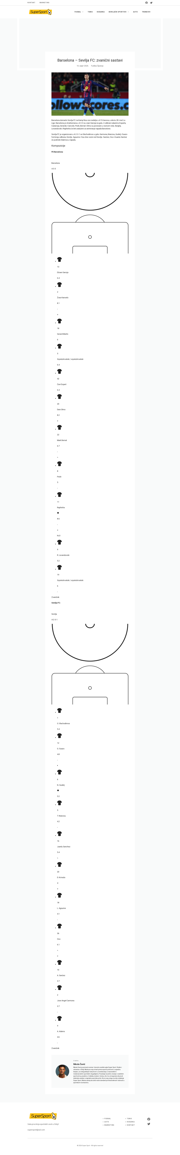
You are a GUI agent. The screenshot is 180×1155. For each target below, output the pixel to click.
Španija (100, 66)
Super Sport (86, 1145)
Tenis (90, 12)
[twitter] (151, 3)
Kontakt (31, 2)
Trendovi (146, 12)
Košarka (101, 12)
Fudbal (78, 12)
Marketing (44, 2)
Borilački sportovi (117, 12)
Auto (135, 12)
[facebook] (146, 3)
